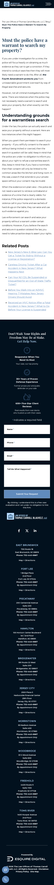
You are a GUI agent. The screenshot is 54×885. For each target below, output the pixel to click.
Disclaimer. (44, 869)
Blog (48, 22)
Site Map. (34, 871)
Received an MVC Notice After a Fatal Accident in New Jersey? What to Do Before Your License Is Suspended (29, 306)
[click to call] (5, 879)
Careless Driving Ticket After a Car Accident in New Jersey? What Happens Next (27, 268)
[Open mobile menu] (48, 4)
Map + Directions (27, 560)
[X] (27, 531)
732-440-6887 (31, 555)
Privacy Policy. (22, 871)
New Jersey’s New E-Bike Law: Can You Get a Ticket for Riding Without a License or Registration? (30, 256)
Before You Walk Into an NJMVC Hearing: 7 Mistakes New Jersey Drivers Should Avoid (26, 293)
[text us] (5, 869)
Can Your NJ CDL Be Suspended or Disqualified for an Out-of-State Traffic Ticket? (29, 281)
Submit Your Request (27, 494)
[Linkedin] (35, 531)
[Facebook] (19, 531)
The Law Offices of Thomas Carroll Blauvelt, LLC (23, 22)
